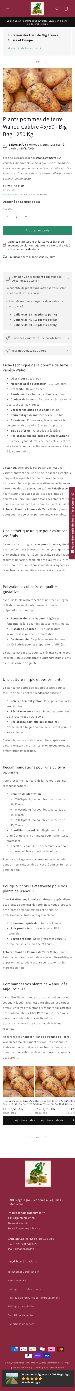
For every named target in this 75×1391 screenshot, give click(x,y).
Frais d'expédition (11, 194)
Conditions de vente (20, 1315)
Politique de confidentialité (25, 1289)
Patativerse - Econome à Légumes (29, 1362)
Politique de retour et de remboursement (34, 1297)
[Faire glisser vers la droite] (46, 61)
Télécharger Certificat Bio (23, 1271)
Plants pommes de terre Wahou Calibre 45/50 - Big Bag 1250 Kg (19, 1102)
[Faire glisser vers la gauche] (29, 61)
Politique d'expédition (21, 1306)
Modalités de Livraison (22, 48)
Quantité (7, 209)
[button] (7, 8)
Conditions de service (21, 1324)
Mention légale (17, 1280)
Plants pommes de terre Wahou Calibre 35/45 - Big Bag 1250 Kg (51, 1102)
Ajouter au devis (37, 230)
